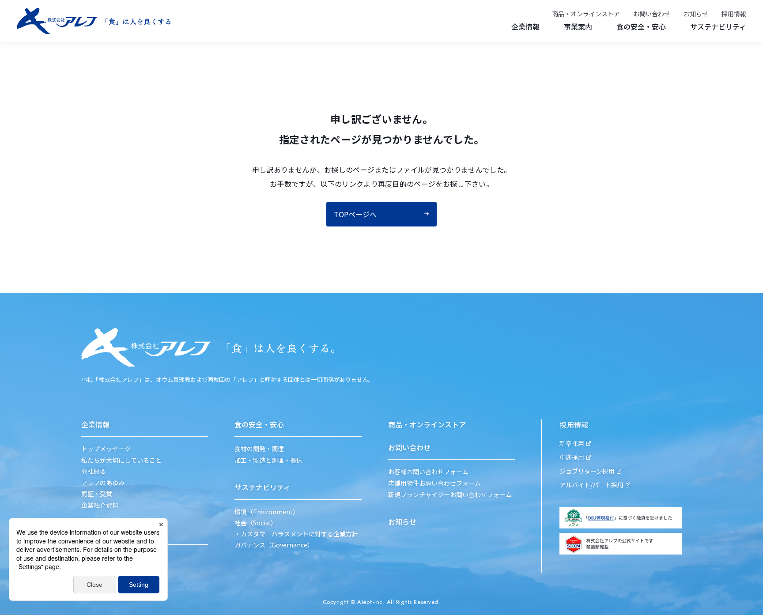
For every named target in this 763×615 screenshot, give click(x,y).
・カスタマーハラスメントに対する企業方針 (296, 534)
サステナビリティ (718, 26)
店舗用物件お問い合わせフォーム (434, 483)
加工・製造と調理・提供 (268, 460)
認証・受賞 (96, 494)
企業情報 (525, 26)
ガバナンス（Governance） (274, 545)
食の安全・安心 (641, 26)
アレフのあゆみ (103, 483)
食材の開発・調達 (259, 449)
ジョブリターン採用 (587, 471)
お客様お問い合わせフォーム (428, 472)
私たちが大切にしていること (121, 460)
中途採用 (571, 457)
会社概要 (93, 471)
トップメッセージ (106, 449)
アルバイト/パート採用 (591, 485)
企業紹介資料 (99, 505)
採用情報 (733, 14)
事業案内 (578, 26)
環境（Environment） (266, 512)
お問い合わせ (651, 14)
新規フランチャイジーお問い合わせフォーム (450, 494)
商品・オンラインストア (586, 14)
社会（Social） (255, 523)
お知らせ (696, 14)
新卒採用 (571, 443)
